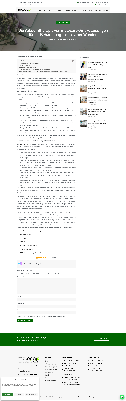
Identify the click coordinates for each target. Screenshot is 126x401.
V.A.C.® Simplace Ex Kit (26, 249)
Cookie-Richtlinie (12, 397)
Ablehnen (19, 394)
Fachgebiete (58, 10)
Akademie (71, 10)
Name (19, 297)
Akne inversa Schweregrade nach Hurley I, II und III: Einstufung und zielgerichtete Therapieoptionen (97, 100)
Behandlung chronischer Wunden (27, 67)
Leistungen (47, 10)
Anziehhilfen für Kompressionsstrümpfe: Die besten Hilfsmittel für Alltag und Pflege (97, 65)
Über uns (98, 10)
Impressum (28, 397)
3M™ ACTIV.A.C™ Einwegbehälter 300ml (31, 253)
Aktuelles (83, 10)
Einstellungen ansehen (31, 394)
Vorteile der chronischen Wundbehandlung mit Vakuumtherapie (35, 69)
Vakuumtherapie (24, 144)
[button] (37, 379)
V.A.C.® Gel (23, 242)
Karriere (90, 10)
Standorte (106, 10)
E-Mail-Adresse (21, 303)
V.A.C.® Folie (23, 238)
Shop (40, 10)
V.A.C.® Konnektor (25, 234)
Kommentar (20, 277)
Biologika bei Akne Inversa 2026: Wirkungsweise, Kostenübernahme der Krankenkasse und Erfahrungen (97, 88)
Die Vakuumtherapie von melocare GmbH (29, 63)
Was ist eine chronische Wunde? (27, 65)
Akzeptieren (7, 394)
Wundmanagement (63, 22)
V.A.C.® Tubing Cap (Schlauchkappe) (30, 231)
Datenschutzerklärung (21, 397)
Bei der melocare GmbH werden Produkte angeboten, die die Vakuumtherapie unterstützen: (43, 71)
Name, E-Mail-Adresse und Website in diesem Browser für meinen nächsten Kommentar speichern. (42, 316)
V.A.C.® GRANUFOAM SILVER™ (29, 245)
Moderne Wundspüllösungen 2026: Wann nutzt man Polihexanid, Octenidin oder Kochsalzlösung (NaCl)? (97, 112)
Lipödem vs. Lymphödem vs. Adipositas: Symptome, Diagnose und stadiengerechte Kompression (97, 77)
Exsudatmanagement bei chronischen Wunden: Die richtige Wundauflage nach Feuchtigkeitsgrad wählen (97, 123)
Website (19, 310)
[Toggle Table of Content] (73, 61)
